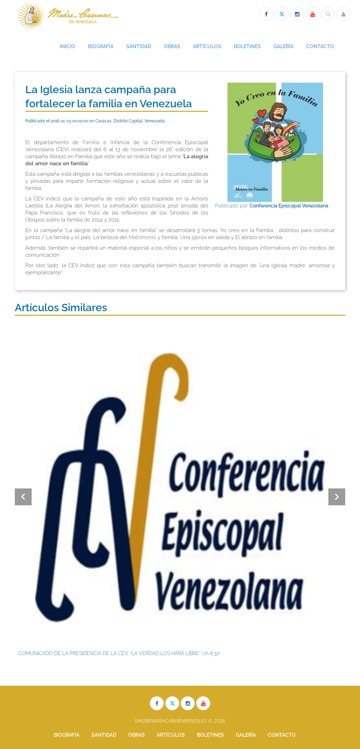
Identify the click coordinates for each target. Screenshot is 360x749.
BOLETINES (247, 46)
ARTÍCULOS (207, 46)
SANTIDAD (138, 46)
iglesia (199, 237)
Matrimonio (142, 237)
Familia (91, 142)
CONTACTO (320, 46)
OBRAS (172, 46)
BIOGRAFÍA (101, 46)
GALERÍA (284, 46)
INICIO (67, 46)
